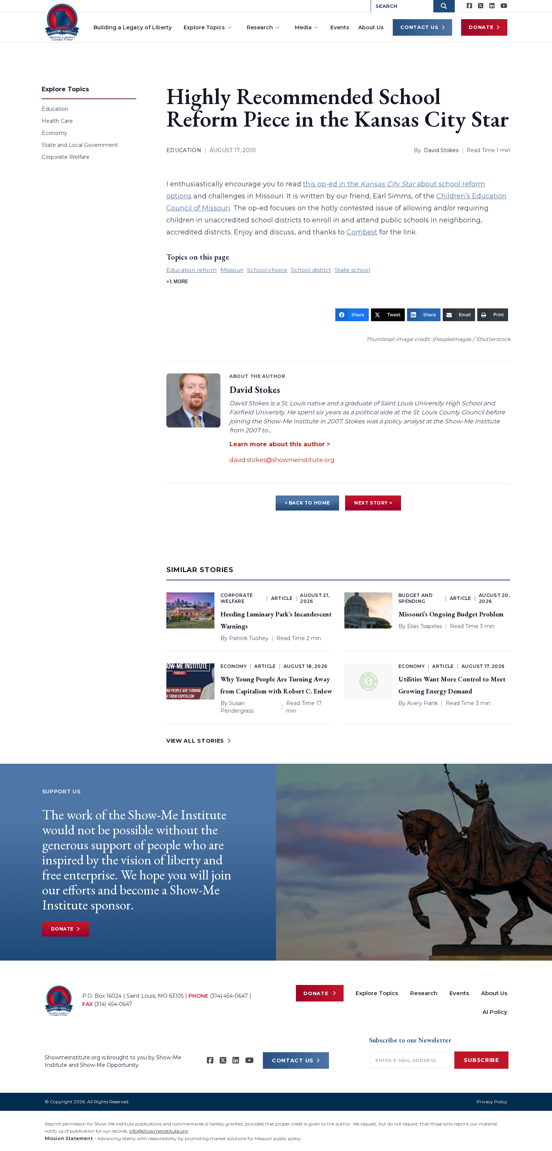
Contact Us (419, 27)
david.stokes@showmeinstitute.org (282, 460)
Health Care (57, 121)
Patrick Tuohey (248, 638)
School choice (267, 269)
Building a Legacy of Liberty (133, 27)
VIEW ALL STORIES (195, 740)
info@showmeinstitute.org (158, 1131)
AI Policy (495, 1011)
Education (55, 109)
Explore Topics (204, 27)
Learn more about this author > (279, 444)
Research (260, 27)
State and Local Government (80, 145)
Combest (362, 232)
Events (339, 27)
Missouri (231, 269)
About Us (371, 27)
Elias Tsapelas (424, 626)
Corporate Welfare (65, 157)
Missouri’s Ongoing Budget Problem (451, 614)
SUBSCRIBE (481, 1060)
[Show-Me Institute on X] (480, 6)
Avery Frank (422, 703)
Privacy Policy (492, 1101)
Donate (481, 27)
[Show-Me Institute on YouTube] (504, 6)
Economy (54, 133)
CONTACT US (293, 1060)
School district (311, 269)
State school (352, 269)
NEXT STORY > (373, 503)
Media (303, 27)
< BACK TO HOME (307, 503)
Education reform (191, 269)
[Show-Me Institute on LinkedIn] (492, 6)
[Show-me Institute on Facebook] (469, 6)
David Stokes (441, 150)
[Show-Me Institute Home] (62, 22)
